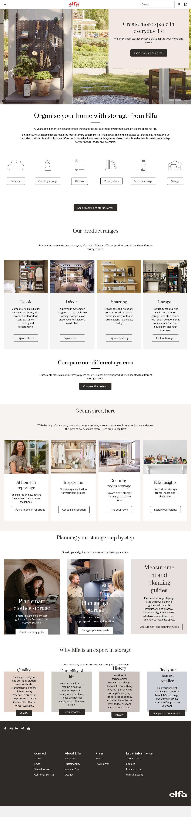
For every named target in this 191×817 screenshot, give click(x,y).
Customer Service (44, 774)
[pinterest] (23, 728)
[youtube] (29, 728)
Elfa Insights (102, 764)
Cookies (130, 764)
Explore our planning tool (148, 53)
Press (99, 758)
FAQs (37, 764)
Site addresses (42, 769)
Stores (38, 758)
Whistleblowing (134, 774)
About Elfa (71, 758)
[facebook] (6, 728)
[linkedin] (17, 728)
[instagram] (12, 728)
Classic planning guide (31, 632)
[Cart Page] (186, 4)
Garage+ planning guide (95, 630)
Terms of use (133, 758)
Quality (69, 774)
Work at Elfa (72, 769)
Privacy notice (133, 769)
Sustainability (72, 764)
